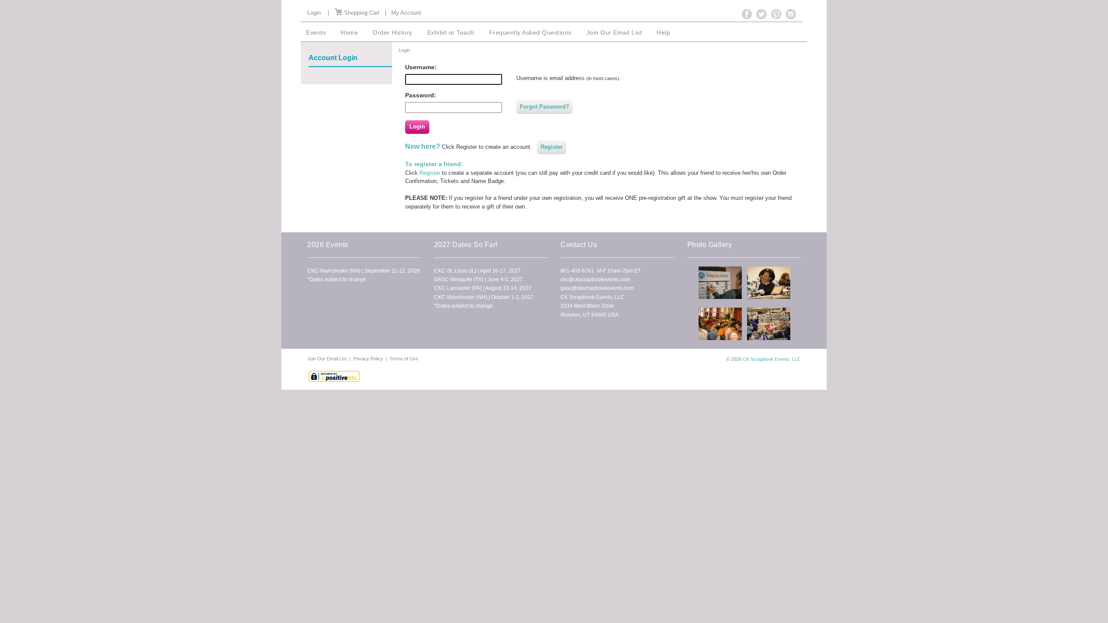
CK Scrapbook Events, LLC (772, 359)
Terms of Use (404, 358)
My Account (406, 13)
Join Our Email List (327, 358)
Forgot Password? (544, 106)
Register (552, 147)
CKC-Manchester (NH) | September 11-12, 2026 (363, 271)
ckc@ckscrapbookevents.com (595, 279)
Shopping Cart (361, 13)
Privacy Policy (368, 358)
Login (314, 13)
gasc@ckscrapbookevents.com (597, 288)
